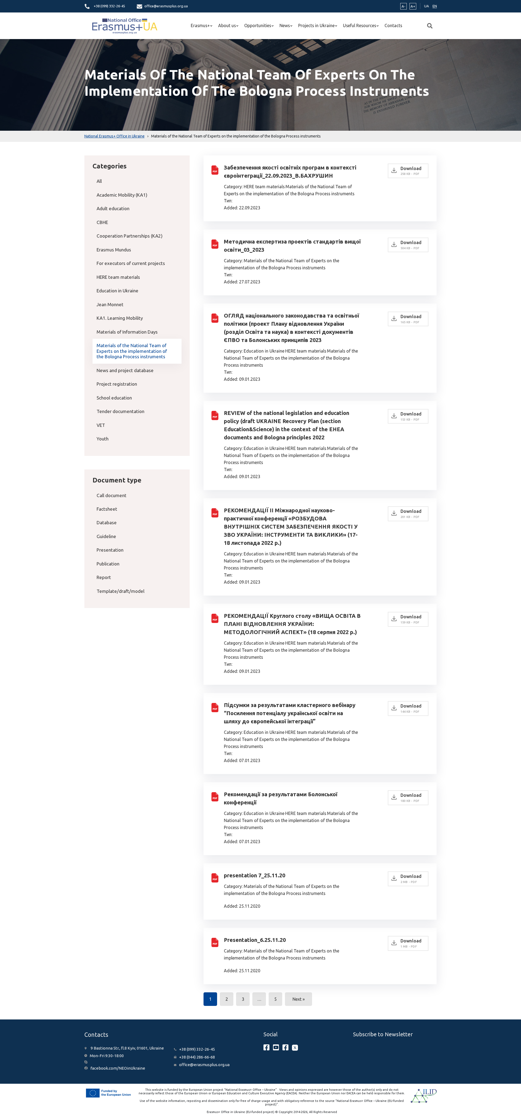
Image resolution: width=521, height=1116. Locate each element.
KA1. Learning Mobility (120, 318)
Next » (299, 999)
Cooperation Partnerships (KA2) (130, 235)
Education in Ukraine (117, 290)
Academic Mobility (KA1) (122, 194)
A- (403, 6)
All (99, 181)
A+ (413, 6)
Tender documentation (120, 411)
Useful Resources (359, 25)
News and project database (125, 370)
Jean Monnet (110, 304)
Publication (108, 563)
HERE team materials (118, 277)
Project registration (117, 383)
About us (227, 25)
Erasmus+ (200, 25)
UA (426, 6)
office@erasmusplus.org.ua (166, 6)
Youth (103, 438)
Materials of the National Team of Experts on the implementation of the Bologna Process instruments (132, 351)
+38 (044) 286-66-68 (197, 1057)
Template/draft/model (120, 591)
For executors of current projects (131, 263)
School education (114, 397)
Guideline (106, 536)
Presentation (110, 549)
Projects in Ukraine (316, 25)
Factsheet (107, 508)
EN (435, 6)
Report (104, 577)
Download (411, 171)
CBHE (102, 222)
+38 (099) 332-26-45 (109, 6)
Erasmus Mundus (114, 249)
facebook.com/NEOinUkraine (117, 1068)
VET (101, 425)
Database (107, 522)
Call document (111, 495)
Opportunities (257, 25)
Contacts (393, 25)
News (284, 25)
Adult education (113, 208)
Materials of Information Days (127, 331)
